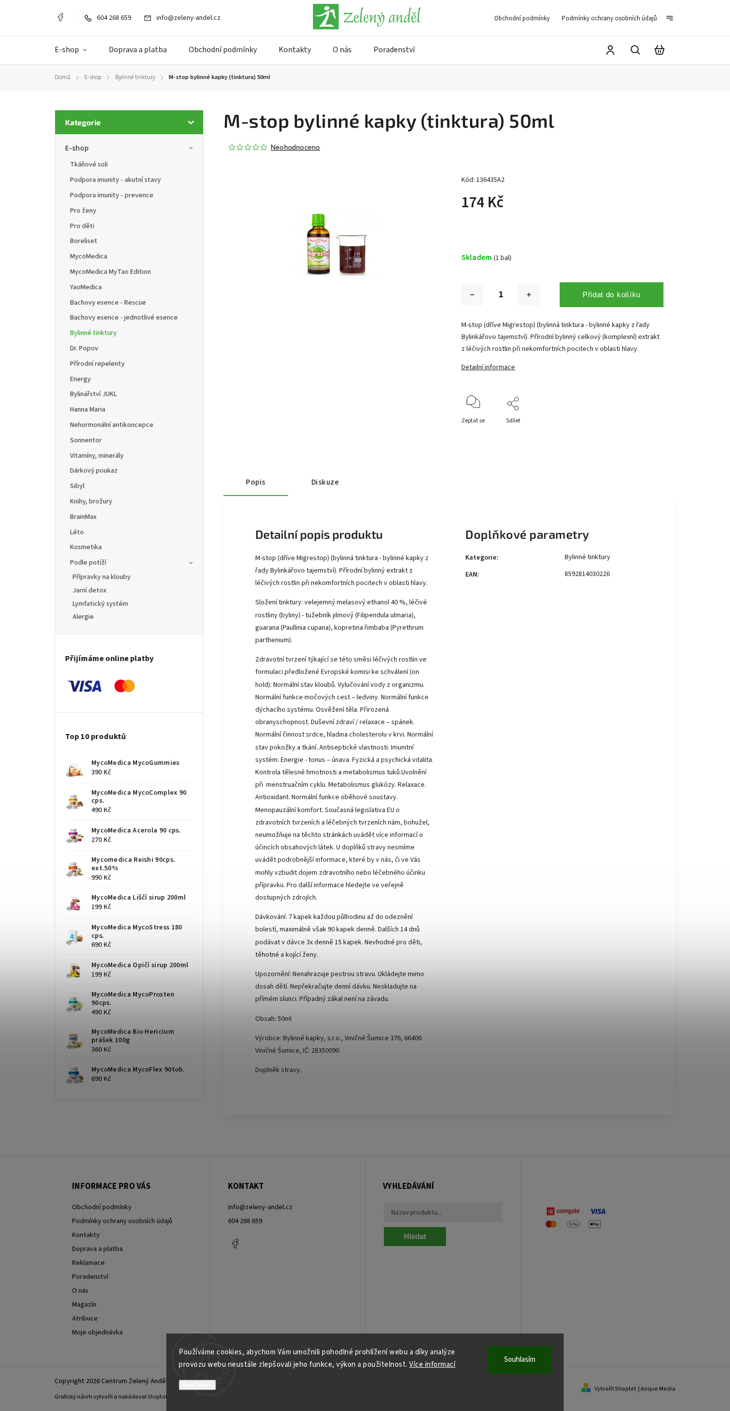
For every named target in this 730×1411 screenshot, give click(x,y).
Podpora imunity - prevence (111, 195)
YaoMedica (86, 287)
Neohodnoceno (295, 147)
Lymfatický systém (100, 604)
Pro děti (82, 226)
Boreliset (83, 241)
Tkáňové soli (89, 164)
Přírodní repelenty (97, 364)
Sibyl (77, 486)
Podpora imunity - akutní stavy (115, 180)
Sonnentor (86, 440)
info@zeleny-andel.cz (260, 1207)
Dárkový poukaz (94, 471)
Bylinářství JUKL (93, 394)
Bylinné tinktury (93, 333)
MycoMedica (88, 256)
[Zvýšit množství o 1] (529, 295)
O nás (80, 1291)
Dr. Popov (84, 348)
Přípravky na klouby (102, 577)
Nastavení (197, 1385)
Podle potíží (88, 563)
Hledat (415, 1236)
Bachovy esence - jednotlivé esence (124, 318)
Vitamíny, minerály (97, 456)
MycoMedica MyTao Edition (110, 272)
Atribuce (85, 1319)
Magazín (84, 1305)
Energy (80, 379)
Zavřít (633, 434)
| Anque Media (656, 1389)
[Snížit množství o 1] (472, 295)
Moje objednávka (97, 1332)
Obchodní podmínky (522, 18)
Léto (77, 532)
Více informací (432, 1364)
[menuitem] (76, 50)
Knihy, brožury (91, 501)
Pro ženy (83, 211)
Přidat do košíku (612, 294)
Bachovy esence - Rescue (108, 303)
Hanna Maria (87, 410)
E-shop (76, 148)
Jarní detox (90, 590)
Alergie (83, 617)
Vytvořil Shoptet (615, 1389)
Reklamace (88, 1263)
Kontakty (86, 1235)
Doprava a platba (97, 1249)
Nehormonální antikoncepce (111, 425)
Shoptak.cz (161, 1397)
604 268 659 (245, 1221)
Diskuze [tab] (325, 482)
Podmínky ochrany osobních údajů (609, 18)
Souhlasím (519, 1359)
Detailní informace (488, 367)
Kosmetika (86, 547)
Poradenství (90, 1277)
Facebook (60, 17)
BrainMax (83, 517)
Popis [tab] (256, 482)
